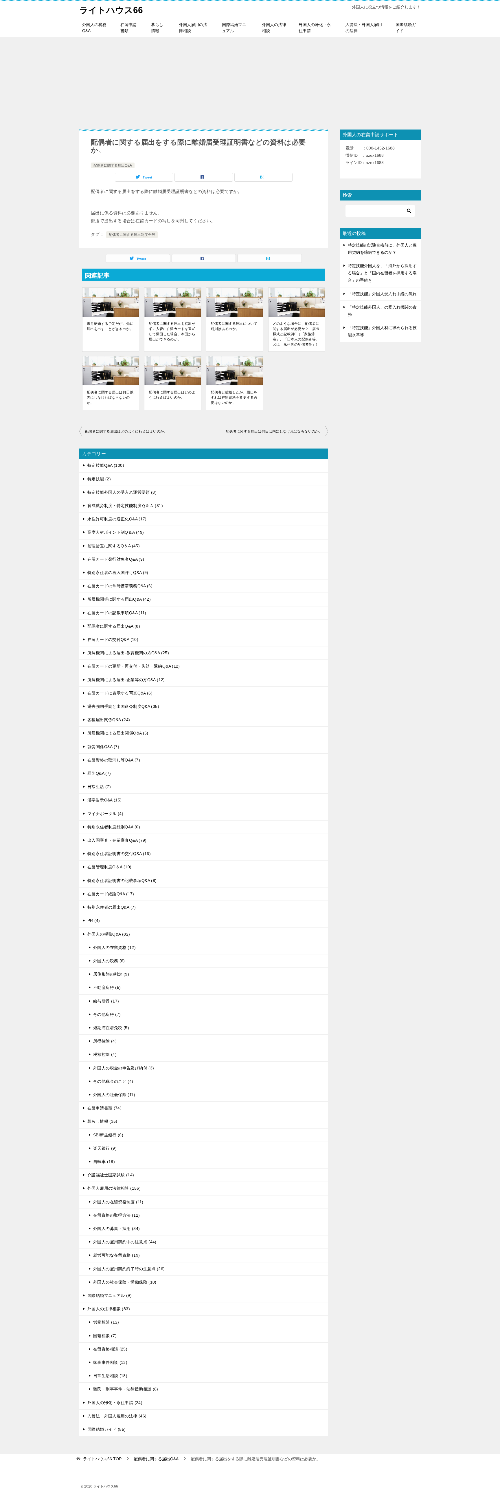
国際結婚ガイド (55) (106, 1429)
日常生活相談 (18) (110, 1375)
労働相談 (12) (106, 1322)
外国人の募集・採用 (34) (116, 1228)
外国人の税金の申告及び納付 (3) (123, 1068)
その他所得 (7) (107, 1014)
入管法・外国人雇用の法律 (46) (116, 1416)
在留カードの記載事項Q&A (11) (116, 612)
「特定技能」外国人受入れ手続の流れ (382, 293)
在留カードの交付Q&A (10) (112, 639)
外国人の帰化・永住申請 (315, 27)
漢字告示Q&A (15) (104, 800)
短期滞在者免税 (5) (111, 1027)
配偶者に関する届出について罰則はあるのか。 (234, 326)
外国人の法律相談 (274, 27)
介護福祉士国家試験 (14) (110, 1175)
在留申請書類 (128, 27)
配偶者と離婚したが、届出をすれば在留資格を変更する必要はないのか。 (234, 397)
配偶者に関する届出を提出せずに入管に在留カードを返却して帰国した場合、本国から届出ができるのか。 (172, 331)
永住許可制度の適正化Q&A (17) (117, 519)
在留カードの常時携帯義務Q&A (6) (119, 586)
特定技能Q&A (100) (105, 465)
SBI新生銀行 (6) (108, 1135)
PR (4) (93, 920)
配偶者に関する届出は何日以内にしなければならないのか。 (110, 397)
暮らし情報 (157, 27)
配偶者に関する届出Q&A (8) (113, 626)
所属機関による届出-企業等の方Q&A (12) (126, 679)
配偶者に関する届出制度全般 (132, 235)
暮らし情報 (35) (102, 1121)
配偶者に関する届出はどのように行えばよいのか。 (172, 395)
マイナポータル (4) (105, 813)
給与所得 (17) (106, 1001)
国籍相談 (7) (105, 1335)
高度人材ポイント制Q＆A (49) (115, 532)
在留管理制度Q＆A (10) (109, 867)
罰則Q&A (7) (99, 773)
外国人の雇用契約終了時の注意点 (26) (129, 1268)
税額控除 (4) (105, 1054)
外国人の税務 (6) (109, 960)
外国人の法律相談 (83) (108, 1308)
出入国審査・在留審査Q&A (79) (117, 840)
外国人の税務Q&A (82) (108, 934)
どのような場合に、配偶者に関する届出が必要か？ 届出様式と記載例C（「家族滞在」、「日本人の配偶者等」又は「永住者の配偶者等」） (296, 334)
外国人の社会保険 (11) (114, 1094)
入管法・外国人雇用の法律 (363, 27)
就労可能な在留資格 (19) (116, 1255)
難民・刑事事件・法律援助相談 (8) (125, 1389)
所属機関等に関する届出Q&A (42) (119, 599)
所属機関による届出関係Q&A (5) (117, 733)
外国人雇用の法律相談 (193, 27)
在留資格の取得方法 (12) (116, 1215)
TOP (102, 1459)
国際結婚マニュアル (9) (109, 1295)
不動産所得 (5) (107, 987)
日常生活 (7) (99, 786)
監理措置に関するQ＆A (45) (113, 546)
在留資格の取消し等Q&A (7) (113, 760)
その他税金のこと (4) (113, 1081)
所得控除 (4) (105, 1041)
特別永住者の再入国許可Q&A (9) (117, 572)
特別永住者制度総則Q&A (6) (113, 827)
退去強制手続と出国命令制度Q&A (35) (123, 706)
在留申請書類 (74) (104, 1108)
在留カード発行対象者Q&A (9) (115, 559)
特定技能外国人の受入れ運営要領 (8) (122, 492)
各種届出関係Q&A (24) (108, 719)
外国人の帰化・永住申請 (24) (114, 1402)
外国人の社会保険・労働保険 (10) (125, 1282)
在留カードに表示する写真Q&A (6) (119, 693)
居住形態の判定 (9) (111, 974)
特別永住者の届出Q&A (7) (111, 907)
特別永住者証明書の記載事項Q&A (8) (122, 880)
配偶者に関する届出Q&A (112, 165)
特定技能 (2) (99, 479)
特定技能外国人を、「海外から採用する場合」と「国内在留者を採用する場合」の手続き (382, 272)
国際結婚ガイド (406, 27)
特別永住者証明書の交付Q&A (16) (119, 853)
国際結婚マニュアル (234, 27)
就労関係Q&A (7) (103, 746)
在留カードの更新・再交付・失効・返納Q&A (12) (133, 666)
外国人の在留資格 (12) (114, 947)
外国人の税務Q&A (94, 27)
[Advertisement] (250, 80)
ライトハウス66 (111, 10)
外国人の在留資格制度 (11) (118, 1202)
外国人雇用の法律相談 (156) (114, 1188)
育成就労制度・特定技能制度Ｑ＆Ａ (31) (125, 505)
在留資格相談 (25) (110, 1349)
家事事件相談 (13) (110, 1362)
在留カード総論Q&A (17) (110, 894)
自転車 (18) (104, 1161)
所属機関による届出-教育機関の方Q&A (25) (128, 652)
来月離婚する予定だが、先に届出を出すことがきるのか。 (110, 326)
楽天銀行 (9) (105, 1148)
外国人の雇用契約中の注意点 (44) (125, 1242)
